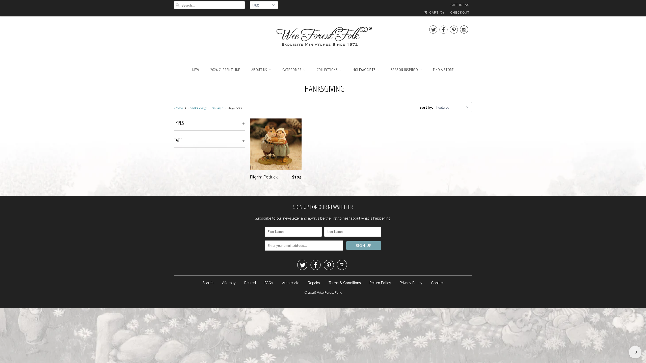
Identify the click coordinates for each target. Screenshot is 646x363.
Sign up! (323, 231)
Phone (256, 180)
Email (255, 151)
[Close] (395, 115)
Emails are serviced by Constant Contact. (360, 217)
